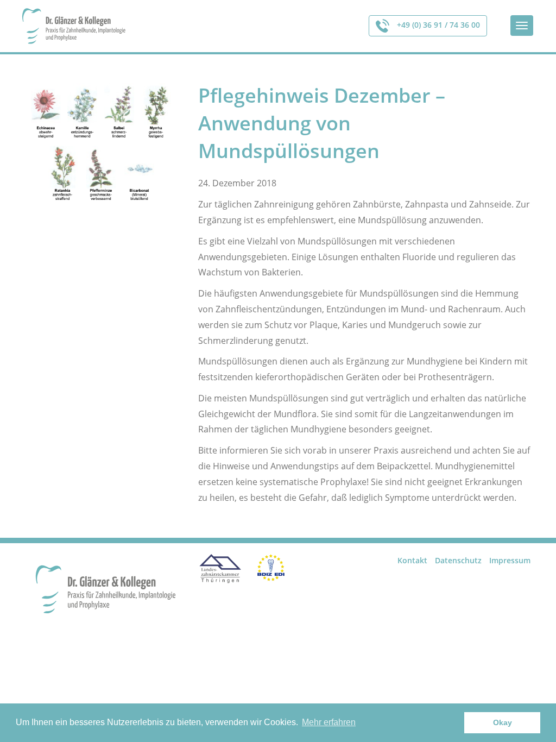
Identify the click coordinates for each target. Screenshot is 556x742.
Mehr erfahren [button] (329, 722)
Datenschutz (458, 560)
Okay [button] (502, 722)
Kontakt (412, 560)
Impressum (509, 560)
